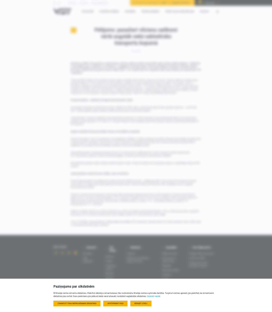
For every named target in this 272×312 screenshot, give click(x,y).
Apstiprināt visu (115, 303)
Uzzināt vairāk (153, 296)
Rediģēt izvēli (140, 303)
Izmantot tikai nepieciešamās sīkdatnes (77, 303)
